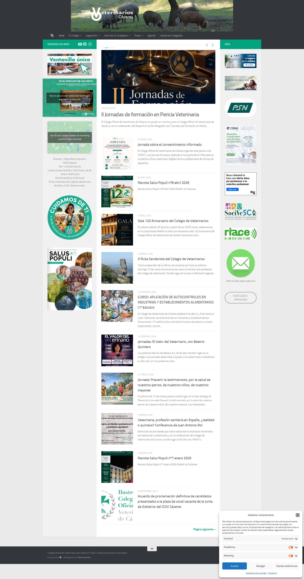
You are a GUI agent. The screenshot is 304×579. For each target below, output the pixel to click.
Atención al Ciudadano (116, 35)
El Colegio (74, 35)
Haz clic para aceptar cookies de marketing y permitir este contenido (69, 97)
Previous (206, 45)
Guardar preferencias (287, 566)
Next (212, 45)
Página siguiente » (204, 525)
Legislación (91, 35)
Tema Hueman (84, 553)
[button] (297, 515)
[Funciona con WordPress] (61, 553)
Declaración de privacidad (256, 573)
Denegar (260, 566)
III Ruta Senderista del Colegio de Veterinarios (171, 255)
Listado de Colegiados (171, 35)
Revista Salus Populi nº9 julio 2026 (138, 114)
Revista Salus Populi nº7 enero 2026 (164, 454)
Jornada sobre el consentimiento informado (170, 141)
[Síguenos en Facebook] (85, 44)
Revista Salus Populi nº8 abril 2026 (163, 179)
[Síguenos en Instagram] (90, 44)
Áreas (138, 35)
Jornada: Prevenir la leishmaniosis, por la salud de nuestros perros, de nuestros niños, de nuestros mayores (174, 381)
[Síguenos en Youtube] (80, 44)
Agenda (151, 35)
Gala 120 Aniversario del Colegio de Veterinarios (173, 217)
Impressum (272, 573)
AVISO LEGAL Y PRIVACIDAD (240, 297)
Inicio (61, 35)
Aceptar (235, 566)
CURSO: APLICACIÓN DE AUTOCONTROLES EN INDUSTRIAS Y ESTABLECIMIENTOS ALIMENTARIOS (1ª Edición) (176, 298)
